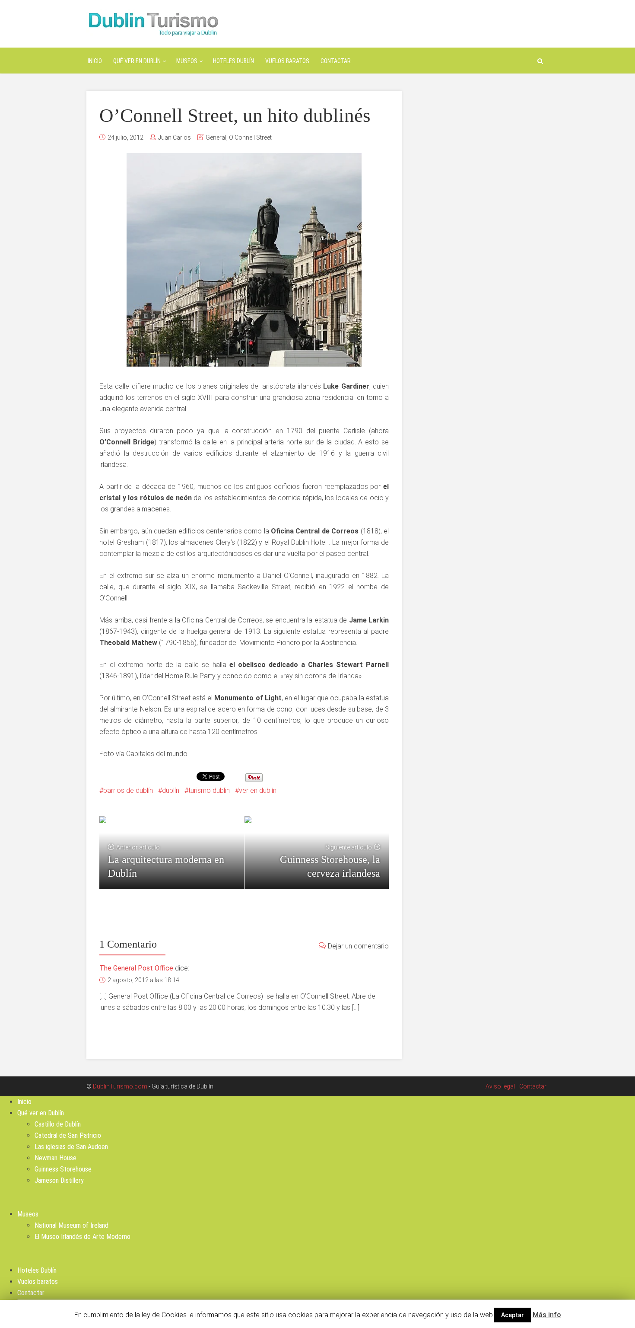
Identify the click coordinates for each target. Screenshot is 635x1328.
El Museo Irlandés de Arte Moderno (82, 1236)
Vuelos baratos (287, 60)
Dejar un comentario (358, 946)
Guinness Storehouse (63, 1169)
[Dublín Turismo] (152, 23)
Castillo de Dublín (58, 1124)
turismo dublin (209, 790)
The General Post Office (136, 968)
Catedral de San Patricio (68, 1135)
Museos (186, 60)
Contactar (336, 60)
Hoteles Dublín (233, 60)
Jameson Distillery (59, 1180)
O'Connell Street (250, 137)
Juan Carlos (174, 137)
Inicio (95, 60)
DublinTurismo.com (120, 1086)
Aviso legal (500, 1086)
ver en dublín (257, 790)
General (216, 137)
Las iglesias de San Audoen (71, 1147)
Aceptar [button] (512, 1315)
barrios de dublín (128, 790)
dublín (170, 790)
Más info (547, 1315)
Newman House (55, 1158)
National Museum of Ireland (71, 1225)
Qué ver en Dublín (137, 60)
